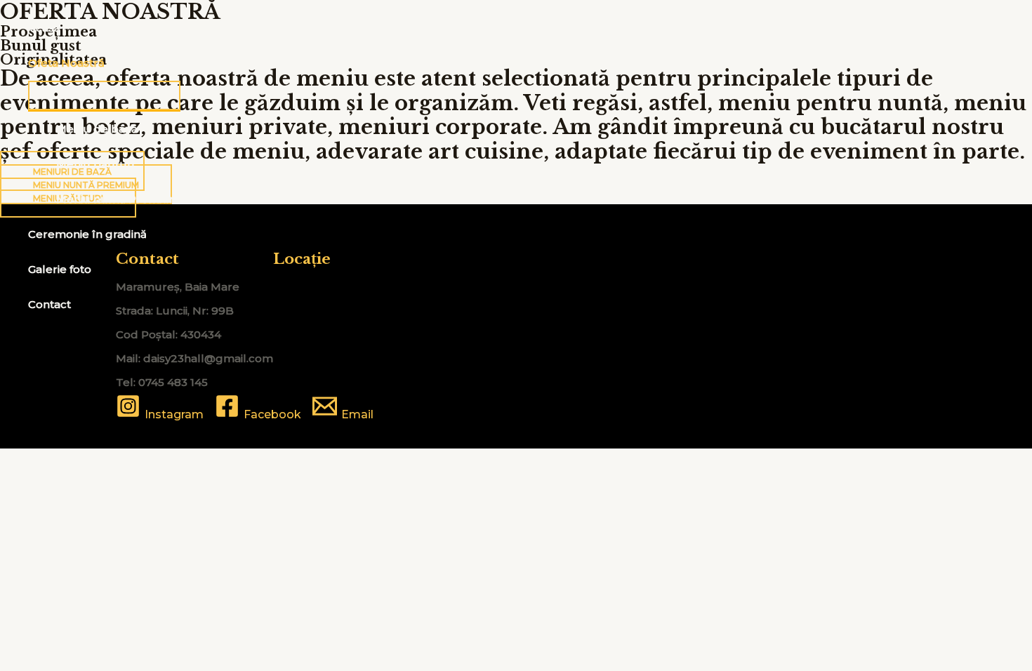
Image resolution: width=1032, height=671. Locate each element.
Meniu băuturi (95, 164)
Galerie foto (59, 269)
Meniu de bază (97, 128)
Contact (49, 304)
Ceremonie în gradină (87, 234)
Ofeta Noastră (66, 62)
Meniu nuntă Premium (118, 199)
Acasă (44, 27)
